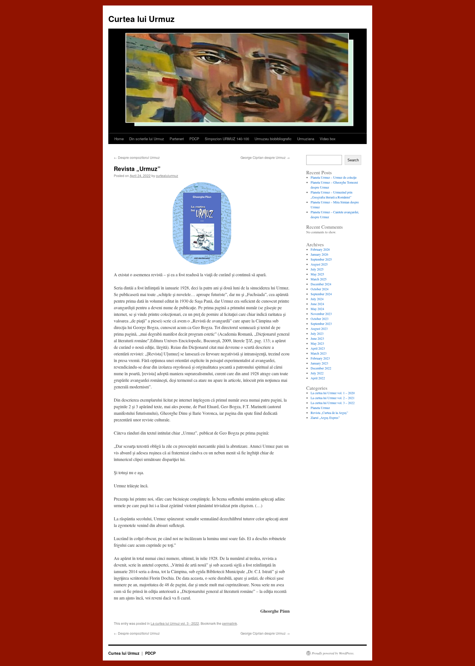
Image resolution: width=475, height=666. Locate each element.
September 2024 (321, 294)
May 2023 (317, 343)
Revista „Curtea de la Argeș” (329, 412)
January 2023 (319, 363)
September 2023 (321, 323)
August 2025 (319, 264)
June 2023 (317, 338)
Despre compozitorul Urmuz (137, 157)
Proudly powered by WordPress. (333, 653)
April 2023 (318, 348)
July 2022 (317, 373)
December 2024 (321, 284)
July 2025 (317, 269)
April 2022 (318, 378)
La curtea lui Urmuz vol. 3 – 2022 (333, 402)
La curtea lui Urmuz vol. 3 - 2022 (175, 623)
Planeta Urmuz (320, 407)
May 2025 (317, 274)
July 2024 (317, 299)
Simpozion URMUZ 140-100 (227, 138)
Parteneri (177, 138)
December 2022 (321, 368)
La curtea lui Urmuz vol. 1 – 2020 (333, 393)
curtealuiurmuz (167, 175)
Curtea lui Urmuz (141, 18)
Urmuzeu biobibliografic (273, 138)
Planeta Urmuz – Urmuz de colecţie (334, 177)
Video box (328, 138)
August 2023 (319, 328)
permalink (229, 623)
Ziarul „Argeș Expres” (325, 417)
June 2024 (317, 304)
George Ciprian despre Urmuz (265, 157)
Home (119, 138)
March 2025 (319, 279)
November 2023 (321, 313)
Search (353, 160)
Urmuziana (305, 138)
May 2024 (317, 308)
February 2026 (320, 249)
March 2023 (319, 353)
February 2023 (320, 358)
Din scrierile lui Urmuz (146, 138)
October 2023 (319, 318)
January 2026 (319, 254)
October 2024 (319, 289)
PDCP (194, 138)
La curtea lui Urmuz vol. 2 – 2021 (333, 398)
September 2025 (321, 259)
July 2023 (317, 333)
